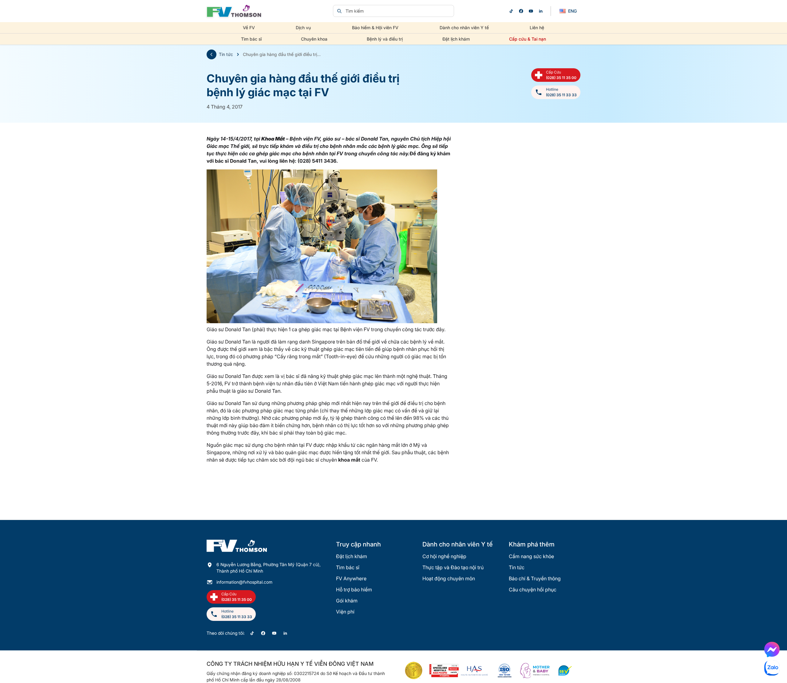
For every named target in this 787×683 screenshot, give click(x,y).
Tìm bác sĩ (251, 39)
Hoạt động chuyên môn (448, 578)
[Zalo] (772, 668)
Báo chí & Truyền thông (535, 578)
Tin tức (226, 54)
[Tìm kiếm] (339, 11)
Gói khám (347, 601)
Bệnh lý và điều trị (385, 39)
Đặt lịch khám (456, 39)
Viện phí (345, 612)
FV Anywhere (351, 578)
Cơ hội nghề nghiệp (444, 556)
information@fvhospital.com (244, 582)
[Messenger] (772, 649)
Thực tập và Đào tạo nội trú (453, 567)
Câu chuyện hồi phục (532, 589)
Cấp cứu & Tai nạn (527, 39)
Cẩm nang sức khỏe (531, 556)
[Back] (211, 54)
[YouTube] (531, 11)
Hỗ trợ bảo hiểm (354, 589)
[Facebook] (521, 11)
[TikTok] (511, 11)
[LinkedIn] (541, 11)
